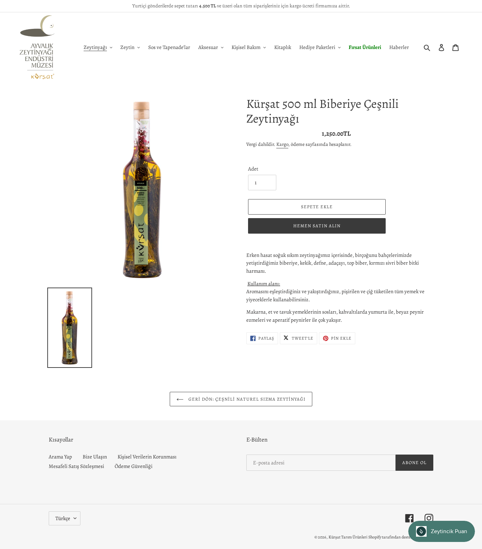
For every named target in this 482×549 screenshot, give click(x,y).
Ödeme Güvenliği (133, 466)
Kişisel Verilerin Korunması (147, 456)
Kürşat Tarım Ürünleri (348, 537)
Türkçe (62, 518)
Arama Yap (60, 456)
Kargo (282, 144)
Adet (253, 168)
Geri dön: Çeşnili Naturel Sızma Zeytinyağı (246, 399)
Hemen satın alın (317, 226)
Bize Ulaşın (95, 456)
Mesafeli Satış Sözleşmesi (76, 466)
